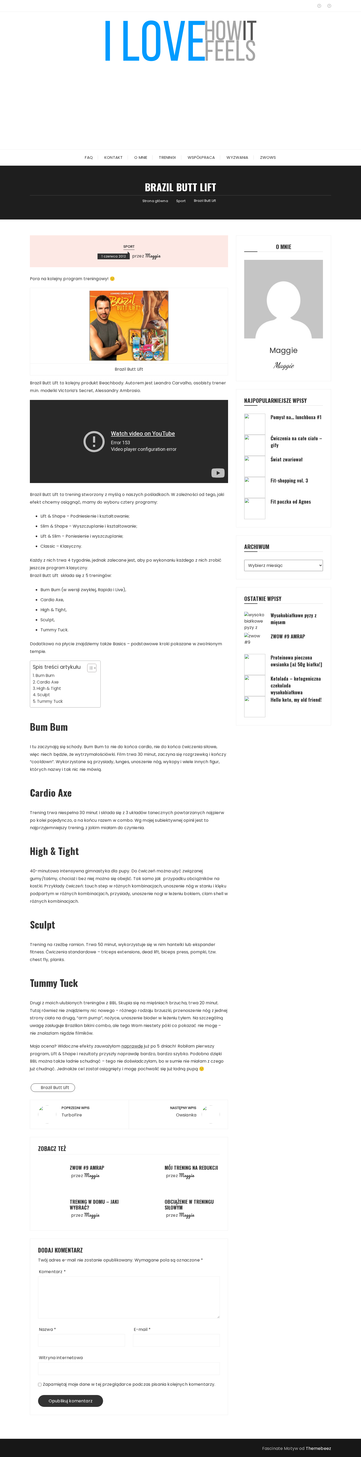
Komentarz (52, 1272)
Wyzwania (237, 157)
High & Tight (49, 688)
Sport (129, 246)
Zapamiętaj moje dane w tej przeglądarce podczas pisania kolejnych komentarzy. (129, 1384)
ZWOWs (268, 157)
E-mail (142, 1329)
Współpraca (201, 157)
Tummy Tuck (50, 701)
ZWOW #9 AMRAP (87, 1167)
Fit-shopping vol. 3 (289, 480)
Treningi (167, 157)
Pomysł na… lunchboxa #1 (296, 417)
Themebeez (318, 1448)
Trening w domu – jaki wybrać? (94, 1204)
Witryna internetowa (61, 1358)
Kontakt (113, 157)
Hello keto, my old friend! (296, 699)
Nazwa (47, 1329)
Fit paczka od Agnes (291, 501)
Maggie (152, 255)
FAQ (88, 157)
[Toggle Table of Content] (89, 667)
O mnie (140, 157)
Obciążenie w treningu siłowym (189, 1204)
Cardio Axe (48, 682)
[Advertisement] (180, 102)
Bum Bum (45, 675)
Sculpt (43, 695)
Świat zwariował (287, 459)
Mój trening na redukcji (191, 1167)
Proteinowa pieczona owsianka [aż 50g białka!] (296, 661)
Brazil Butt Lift (55, 1088)
